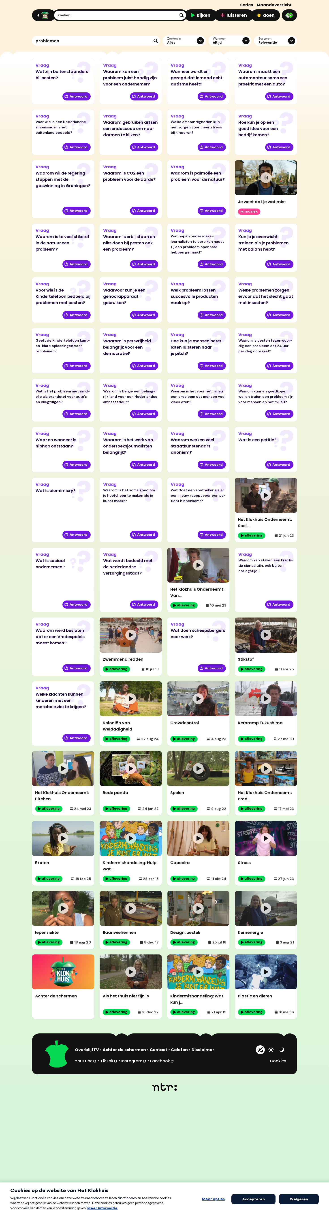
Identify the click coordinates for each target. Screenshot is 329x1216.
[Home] (43, 15)
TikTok (109, 1061)
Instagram (133, 1061)
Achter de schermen (124, 1049)
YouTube (86, 1061)
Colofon (179, 1049)
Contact (158, 1049)
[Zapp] (289, 15)
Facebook (162, 1061)
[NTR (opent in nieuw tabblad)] (164, 1087)
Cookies (278, 1061)
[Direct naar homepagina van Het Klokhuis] (57, 1054)
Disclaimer (203, 1049)
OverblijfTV (87, 1049)
